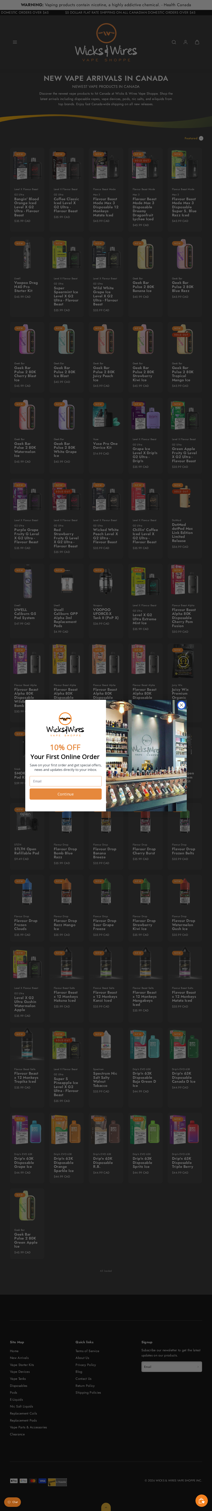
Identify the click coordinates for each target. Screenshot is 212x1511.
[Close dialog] (181, 705)
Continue (66, 794)
